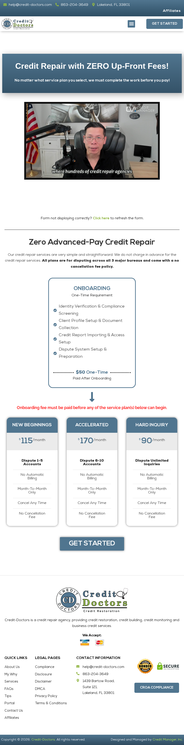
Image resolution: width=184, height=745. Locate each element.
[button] (131, 24)
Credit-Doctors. (43, 739)
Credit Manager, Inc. (168, 739)
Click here (101, 218)
